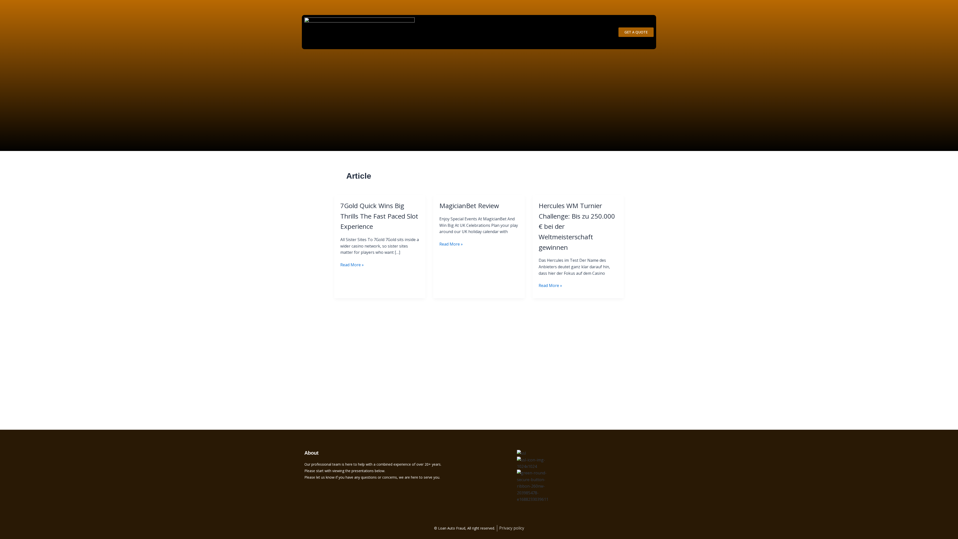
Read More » (352, 265)
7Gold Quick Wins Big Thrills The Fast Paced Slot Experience (379, 216)
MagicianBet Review (469, 205)
